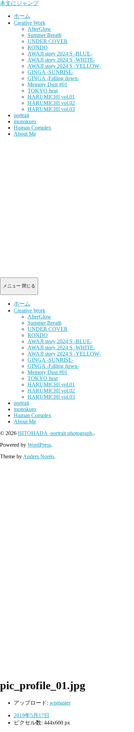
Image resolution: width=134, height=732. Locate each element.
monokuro (25, 121)
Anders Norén (38, 456)
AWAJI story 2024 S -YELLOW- (64, 66)
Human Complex (32, 128)
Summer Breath (44, 35)
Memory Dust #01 (47, 84)
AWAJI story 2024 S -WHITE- (61, 60)
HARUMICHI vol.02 (51, 103)
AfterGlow (39, 29)
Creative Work (29, 23)
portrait (21, 115)
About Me (25, 134)
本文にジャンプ (19, 3)
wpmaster (59, 703)
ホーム (22, 16)
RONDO (37, 47)
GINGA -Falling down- (53, 78)
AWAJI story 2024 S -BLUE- (59, 54)
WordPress (39, 445)
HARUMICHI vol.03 (51, 109)
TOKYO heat (42, 91)
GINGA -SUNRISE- (50, 72)
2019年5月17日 (31, 715)
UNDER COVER (47, 41)
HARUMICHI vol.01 (51, 97)
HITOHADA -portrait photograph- (56, 433)
